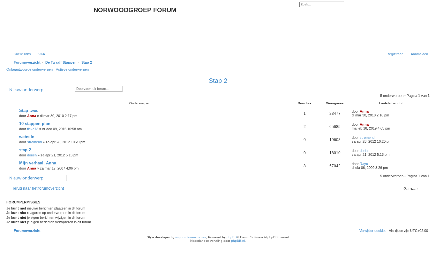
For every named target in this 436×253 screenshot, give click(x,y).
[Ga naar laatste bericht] (372, 111)
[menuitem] (39, 54)
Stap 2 (218, 80)
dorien (32, 155)
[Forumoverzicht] (51, 25)
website (26, 136)
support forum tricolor (190, 237)
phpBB (232, 237)
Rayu (364, 164)
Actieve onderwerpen (72, 69)
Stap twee (28, 110)
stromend (34, 142)
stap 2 (25, 149)
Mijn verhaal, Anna (37, 163)
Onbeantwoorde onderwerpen (29, 69)
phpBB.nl (238, 240)
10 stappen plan (34, 123)
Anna (31, 116)
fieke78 (32, 129)
